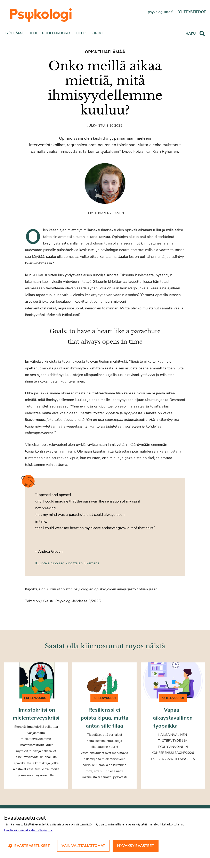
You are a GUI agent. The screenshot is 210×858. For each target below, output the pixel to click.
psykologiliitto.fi (160, 11)
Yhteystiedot (192, 11)
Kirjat (97, 33)
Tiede (33, 33)
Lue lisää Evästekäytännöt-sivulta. (28, 830)
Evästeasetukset (32, 845)
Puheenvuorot (57, 33)
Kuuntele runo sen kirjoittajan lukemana (67, 563)
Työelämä (14, 33)
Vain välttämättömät (83, 845)
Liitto (82, 33)
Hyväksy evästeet (135, 845)
